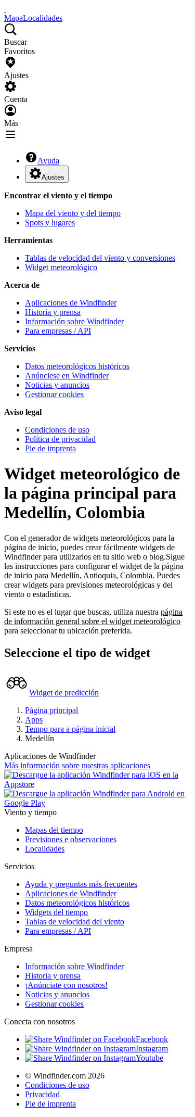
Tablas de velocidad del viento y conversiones (100, 257)
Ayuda (48, 160)
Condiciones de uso (57, 429)
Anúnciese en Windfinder (67, 375)
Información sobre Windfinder (74, 321)
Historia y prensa (53, 312)
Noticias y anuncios (57, 384)
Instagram (152, 1048)
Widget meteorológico (61, 267)
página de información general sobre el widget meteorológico (93, 616)
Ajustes (53, 177)
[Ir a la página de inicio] (5, 8)
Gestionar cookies (54, 394)
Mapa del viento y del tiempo (73, 213)
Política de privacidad (60, 439)
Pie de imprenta (50, 448)
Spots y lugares (50, 222)
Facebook (152, 1039)
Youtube (149, 1057)
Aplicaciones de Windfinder (70, 302)
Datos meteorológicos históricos (77, 366)
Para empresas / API (58, 330)
